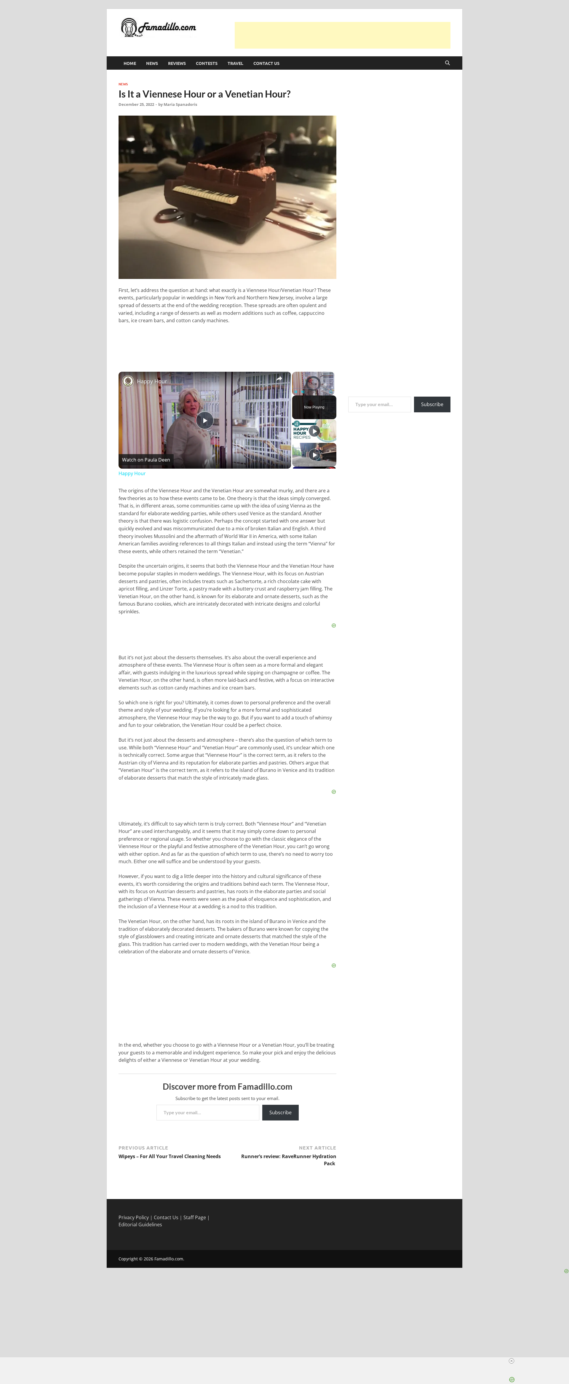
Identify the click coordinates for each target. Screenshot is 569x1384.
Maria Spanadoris (180, 104)
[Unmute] (302, 391)
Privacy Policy (134, 1217)
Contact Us (266, 63)
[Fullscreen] (330, 391)
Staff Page (194, 1217)
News (152, 63)
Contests (207, 63)
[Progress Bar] (313, 388)
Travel (235, 63)
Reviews (177, 63)
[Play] (295, 391)
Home (130, 63)
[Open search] (447, 63)
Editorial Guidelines (140, 1224)
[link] (128, 381)
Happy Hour (152, 381)
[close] (511, 1361)
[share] (279, 378)
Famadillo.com (168, 1259)
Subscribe (280, 1112)
